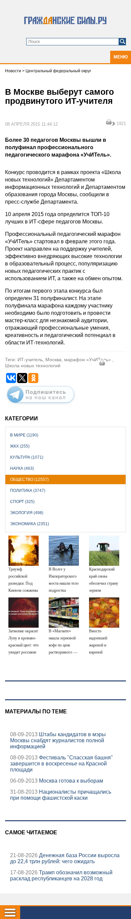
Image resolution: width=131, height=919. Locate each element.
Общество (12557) (29, 479)
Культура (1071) (26, 457)
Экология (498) (26, 512)
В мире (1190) (24, 435)
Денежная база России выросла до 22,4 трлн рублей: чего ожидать (65, 858)
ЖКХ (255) (20, 446)
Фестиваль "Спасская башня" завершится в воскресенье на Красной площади (61, 763)
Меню (121, 56)
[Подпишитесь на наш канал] (40, 404)
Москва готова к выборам (70, 781)
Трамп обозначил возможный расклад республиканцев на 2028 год (61, 875)
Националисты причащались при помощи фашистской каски (60, 795)
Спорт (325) (22, 501)
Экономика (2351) (29, 523)
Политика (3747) (27, 490)
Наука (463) (22, 468)
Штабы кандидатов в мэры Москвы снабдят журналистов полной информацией (58, 740)
